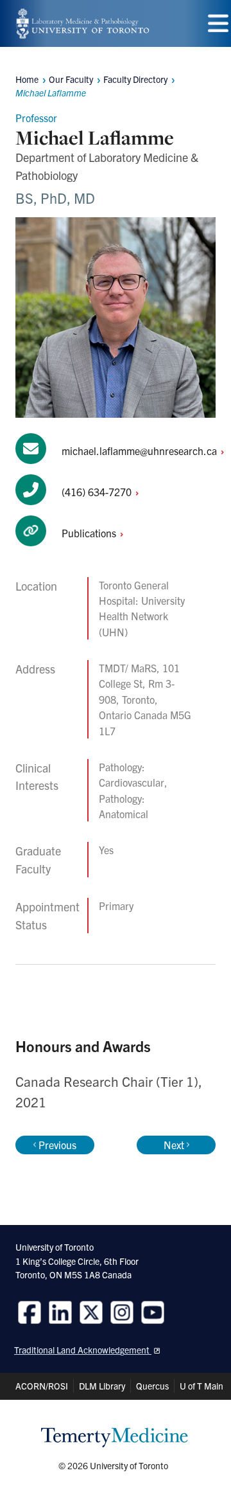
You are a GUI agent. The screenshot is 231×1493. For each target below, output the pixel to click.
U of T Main (201, 1385)
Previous (57, 1144)
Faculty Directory (135, 79)
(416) (98, 491)
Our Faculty (71, 79)
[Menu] (218, 23)
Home (26, 79)
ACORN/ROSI (41, 1385)
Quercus (152, 1385)
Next (174, 1144)
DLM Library (102, 1385)
